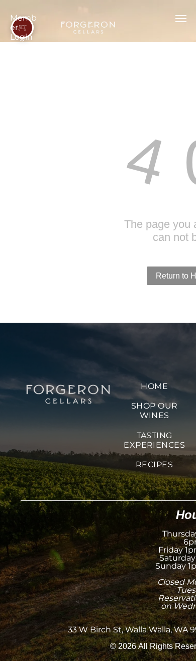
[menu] (181, 19)
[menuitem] (154, 386)
